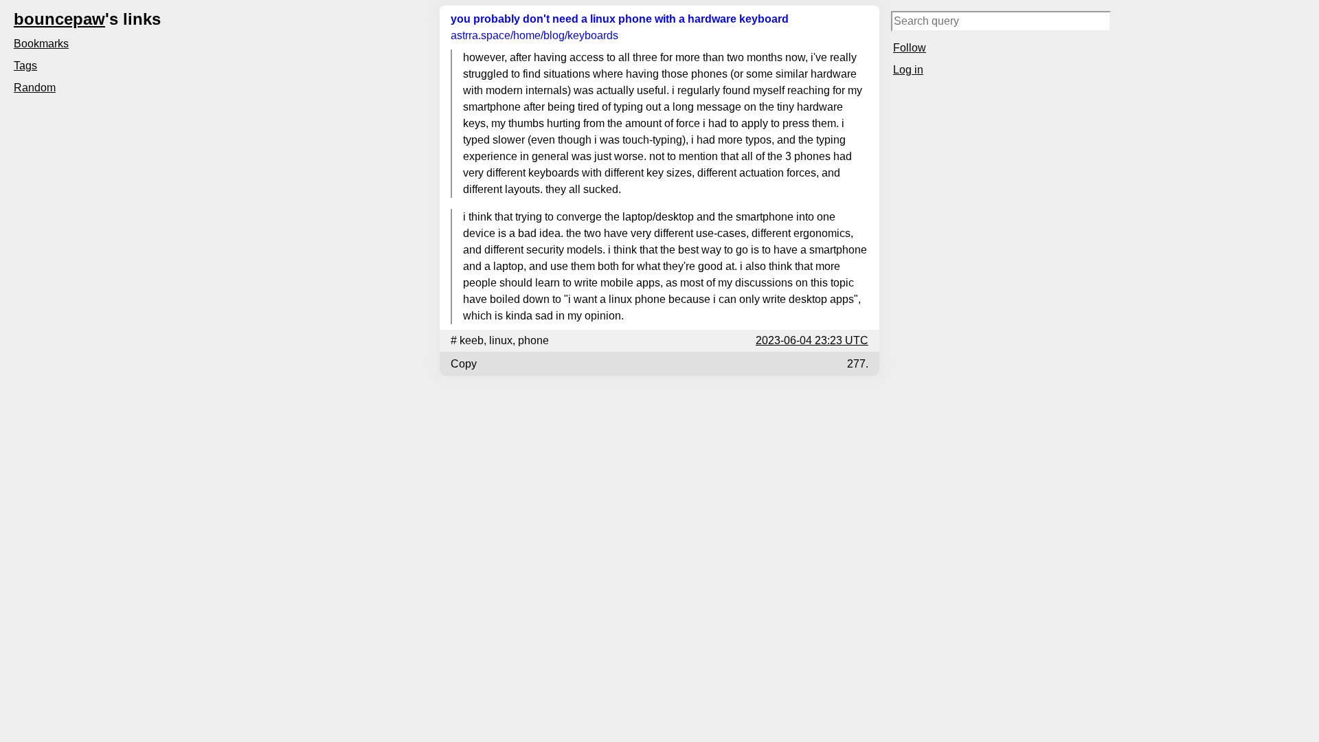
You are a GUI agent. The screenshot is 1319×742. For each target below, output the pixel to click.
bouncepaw (59, 19)
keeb (472, 340)
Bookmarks (41, 43)
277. (857, 364)
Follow (909, 48)
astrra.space (534, 35)
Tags (25, 65)
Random (35, 87)
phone (533, 340)
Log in (908, 70)
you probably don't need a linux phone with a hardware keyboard (620, 19)
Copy (464, 364)
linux (500, 340)
